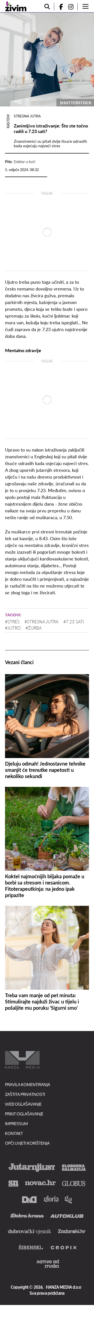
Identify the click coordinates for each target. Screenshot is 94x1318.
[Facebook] (59, 6)
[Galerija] (47, 59)
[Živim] (15, 6)
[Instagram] (73, 6)
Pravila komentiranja (27, 1084)
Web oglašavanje (23, 1104)
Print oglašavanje (24, 1114)
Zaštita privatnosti (25, 1094)
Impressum (16, 1123)
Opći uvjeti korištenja (27, 1143)
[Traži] (47, 6)
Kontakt (14, 1133)
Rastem (8, 121)
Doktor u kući (24, 161)
